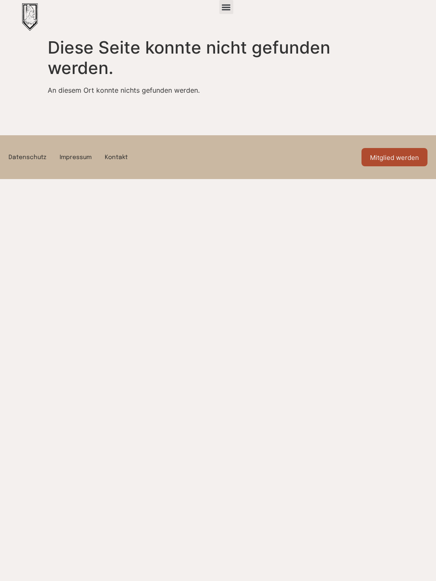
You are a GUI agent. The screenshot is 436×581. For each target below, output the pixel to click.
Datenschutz (27, 157)
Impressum (76, 157)
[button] (226, 7)
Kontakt (116, 157)
